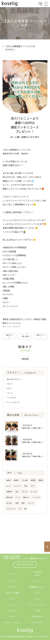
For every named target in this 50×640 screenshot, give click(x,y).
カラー (5, 326)
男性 (23, 503)
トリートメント (14, 326)
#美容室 (25, 358)
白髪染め (9, 491)
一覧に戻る (25, 336)
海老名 (8, 480)
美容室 (33, 480)
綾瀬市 (16, 480)
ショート (31, 503)
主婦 (16, 503)
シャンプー (18, 486)
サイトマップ (37, 622)
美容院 (40, 480)
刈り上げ (9, 503)
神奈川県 (9, 497)
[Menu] (46, 3)
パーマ (9, 393)
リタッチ (25, 491)
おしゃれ (34, 491)
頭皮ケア (26, 497)
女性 (16, 491)
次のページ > (40, 336)
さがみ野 (25, 480)
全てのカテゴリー (14, 379)
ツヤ (20, 509)
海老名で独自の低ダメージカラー (18, 319)
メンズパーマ (10, 509)
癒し (26, 486)
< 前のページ (9, 336)
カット (9, 383)
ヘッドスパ (11, 397)
